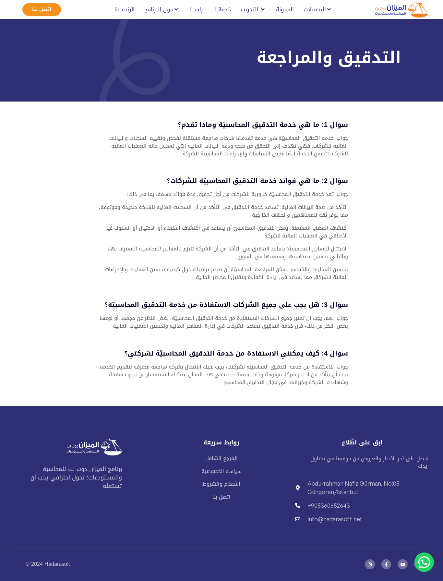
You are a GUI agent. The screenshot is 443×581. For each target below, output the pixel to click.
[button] (424, 562)
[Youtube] (403, 564)
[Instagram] (370, 564)
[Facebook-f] (386, 564)
